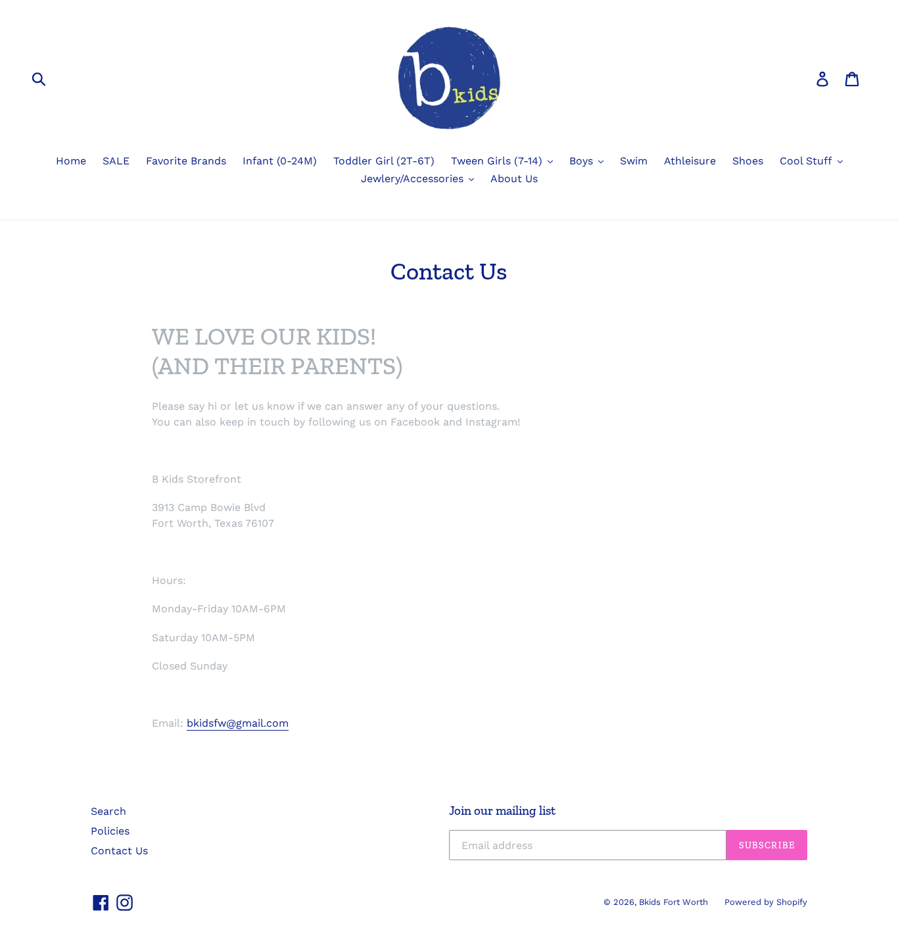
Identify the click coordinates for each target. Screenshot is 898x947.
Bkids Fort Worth (673, 902)
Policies (110, 831)
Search (108, 811)
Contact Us (119, 850)
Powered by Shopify (765, 902)
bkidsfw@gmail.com (238, 723)
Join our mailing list (502, 811)
